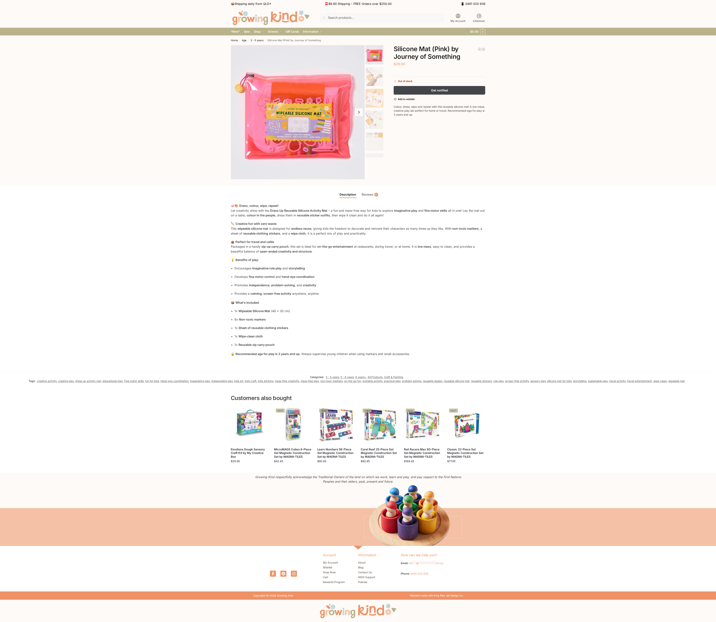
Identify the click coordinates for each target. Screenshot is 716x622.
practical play (392, 381)
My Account (458, 20)
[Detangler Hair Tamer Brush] (479, 49)
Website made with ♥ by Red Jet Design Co (436, 595)
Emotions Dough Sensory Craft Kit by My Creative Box (248, 453)
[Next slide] (359, 112)
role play (498, 381)
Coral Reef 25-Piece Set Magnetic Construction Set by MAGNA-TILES (379, 453)
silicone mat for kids (559, 381)
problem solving (411, 381)
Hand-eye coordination (174, 381)
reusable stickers (481, 381)
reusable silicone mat (456, 381)
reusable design (432, 381)
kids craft (250, 381)
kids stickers (265, 381)
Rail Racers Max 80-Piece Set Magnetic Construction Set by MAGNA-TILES (422, 453)
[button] (477, 31)
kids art (238, 381)
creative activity (47, 381)
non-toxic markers (331, 381)
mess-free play (310, 381)
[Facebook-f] (273, 574)
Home (234, 40)
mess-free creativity (287, 381)
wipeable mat (676, 381)
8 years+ (360, 377)
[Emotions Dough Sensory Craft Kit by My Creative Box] (249, 425)
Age (244, 40)
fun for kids (152, 381)
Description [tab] (348, 194)
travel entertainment (639, 381)
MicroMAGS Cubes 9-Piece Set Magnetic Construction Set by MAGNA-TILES (292, 453)
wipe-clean (660, 381)
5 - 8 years (347, 377)
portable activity (372, 381)
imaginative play (200, 381)
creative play (66, 381)
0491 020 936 (475, 4)
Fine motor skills (134, 381)
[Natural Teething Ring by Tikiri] (483, 49)
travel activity (617, 381)
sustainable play (598, 381)
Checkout (479, 20)
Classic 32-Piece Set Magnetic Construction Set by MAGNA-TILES (465, 453)
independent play (222, 381)
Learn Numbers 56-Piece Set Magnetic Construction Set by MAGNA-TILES (335, 453)
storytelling (579, 381)
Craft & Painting (393, 377)
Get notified (439, 90)
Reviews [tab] (369, 194)
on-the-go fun (352, 381)
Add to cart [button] (249, 469)
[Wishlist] (263, 412)
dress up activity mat (88, 381)
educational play (113, 381)
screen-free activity (517, 381)
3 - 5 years (257, 40)
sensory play (538, 381)
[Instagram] (294, 574)
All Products (375, 377)
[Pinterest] (283, 574)
